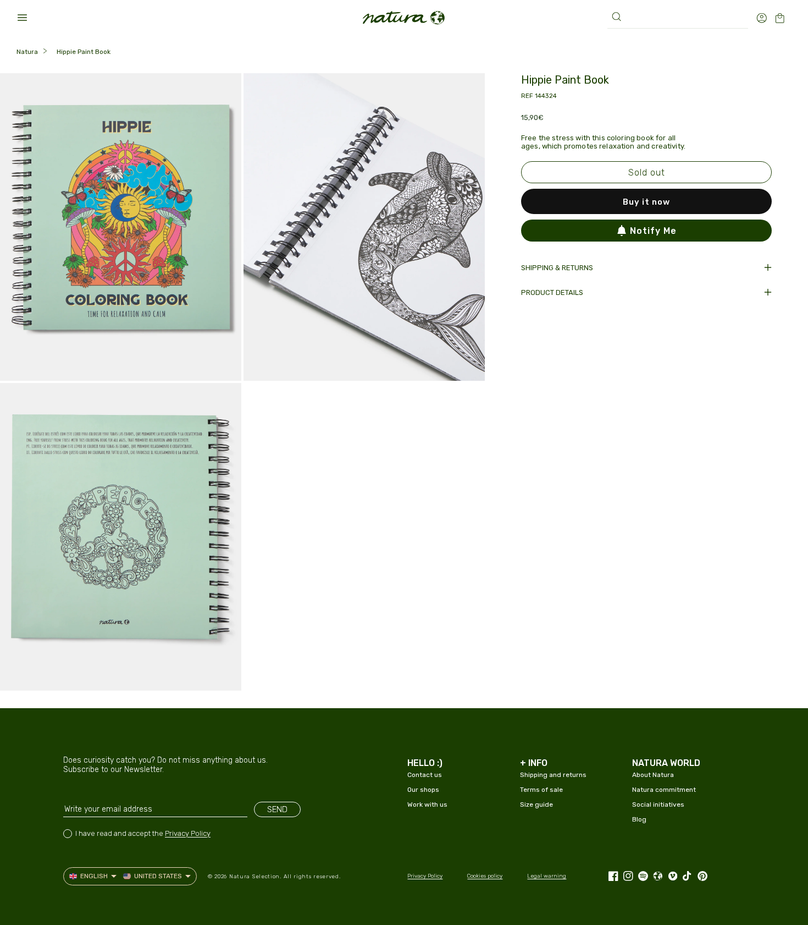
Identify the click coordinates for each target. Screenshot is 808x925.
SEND (277, 809)
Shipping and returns (553, 775)
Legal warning (546, 876)
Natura (27, 52)
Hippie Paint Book (83, 52)
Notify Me (653, 231)
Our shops (423, 789)
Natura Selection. (255, 876)
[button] (22, 17)
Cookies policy (484, 876)
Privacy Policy (188, 833)
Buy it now (646, 202)
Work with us (427, 804)
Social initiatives (658, 804)
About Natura (653, 775)
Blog (639, 819)
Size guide (536, 804)
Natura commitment (664, 789)
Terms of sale (541, 789)
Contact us (424, 775)
